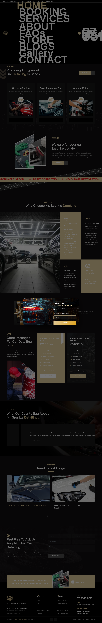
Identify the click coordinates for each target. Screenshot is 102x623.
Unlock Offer (65, 322)
